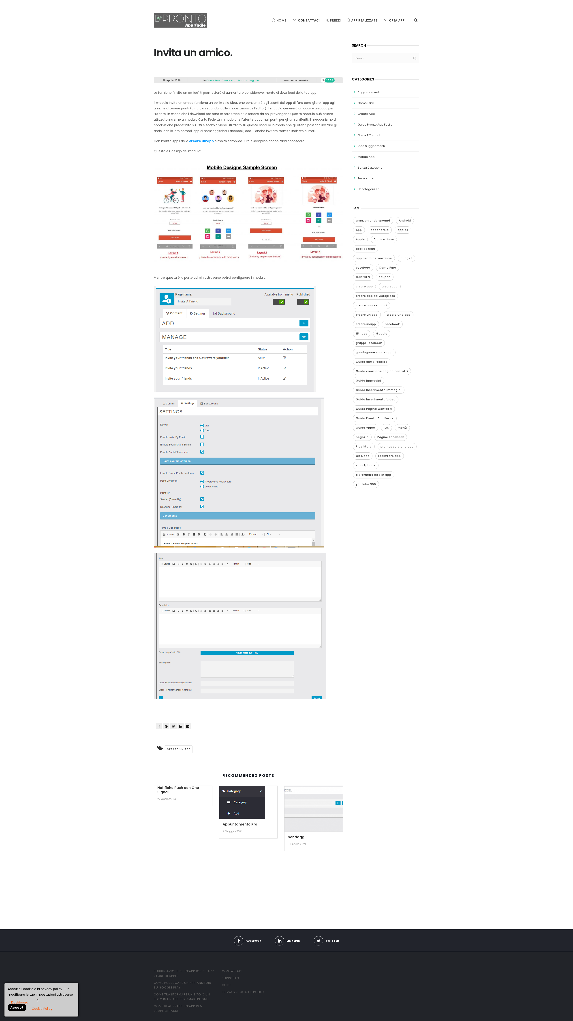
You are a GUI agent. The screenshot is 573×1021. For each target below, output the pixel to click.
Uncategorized (369, 189)
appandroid (380, 230)
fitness (361, 333)
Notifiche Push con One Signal (178, 789)
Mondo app (366, 157)
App (359, 230)
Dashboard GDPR (19, 1002)
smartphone (366, 465)
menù (402, 428)
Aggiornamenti (369, 92)
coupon (385, 277)
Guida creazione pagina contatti (382, 371)
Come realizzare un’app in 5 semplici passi (178, 1008)
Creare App (229, 80)
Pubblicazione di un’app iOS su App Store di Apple (184, 973)
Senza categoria (248, 80)
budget (406, 258)
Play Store (364, 446)
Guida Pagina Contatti (374, 409)
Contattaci (309, 20)
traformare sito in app (373, 475)
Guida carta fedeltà (371, 362)
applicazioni (365, 249)
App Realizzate (364, 20)
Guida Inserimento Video (376, 399)
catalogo (363, 267)
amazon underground (373, 220)
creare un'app (179, 749)
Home (281, 20)
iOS (386, 428)
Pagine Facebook (390, 437)
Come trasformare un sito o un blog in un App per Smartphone (182, 996)
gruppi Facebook (369, 343)
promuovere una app (397, 446)
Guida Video (365, 428)
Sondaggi (296, 837)
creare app (364, 286)
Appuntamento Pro (240, 824)
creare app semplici (371, 305)
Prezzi (335, 20)
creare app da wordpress (375, 296)
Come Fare (213, 80)
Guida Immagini (368, 380)
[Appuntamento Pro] (242, 804)
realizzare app (389, 456)
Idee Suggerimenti (371, 146)
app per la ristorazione (374, 258)
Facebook (392, 324)
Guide (226, 985)
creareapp (390, 286)
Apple (360, 239)
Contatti (363, 277)
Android (405, 220)
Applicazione (384, 239)
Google (381, 333)
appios (403, 230)
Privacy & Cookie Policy (243, 992)
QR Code (363, 456)
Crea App (397, 20)
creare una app (399, 315)
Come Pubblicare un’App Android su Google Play (182, 985)
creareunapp (366, 324)
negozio (362, 437)
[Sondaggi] (313, 810)
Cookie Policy (42, 1008)
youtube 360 (366, 484)
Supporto (230, 978)
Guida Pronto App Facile (375, 124)
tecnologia (366, 178)
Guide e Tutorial (369, 135)
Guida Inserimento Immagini (379, 390)
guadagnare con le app (374, 352)
